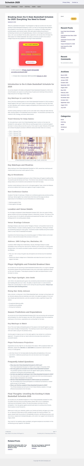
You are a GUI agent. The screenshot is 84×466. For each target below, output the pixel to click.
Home (7, 6)
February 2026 (64, 77)
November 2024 (65, 97)
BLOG (39, 6)
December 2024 (65, 95)
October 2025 (64, 82)
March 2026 (64, 75)
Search (62, 16)
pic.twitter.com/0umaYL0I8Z (19, 72)
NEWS (33, 6)
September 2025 (65, 85)
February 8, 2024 (42, 76)
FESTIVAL (27, 6)
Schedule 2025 (12, 2)
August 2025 (64, 87)
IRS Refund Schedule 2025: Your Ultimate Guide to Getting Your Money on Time (17, 446)
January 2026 (64, 80)
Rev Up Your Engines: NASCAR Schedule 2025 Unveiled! (41, 445)
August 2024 (64, 105)
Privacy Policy (66, 2)
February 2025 (64, 92)
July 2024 (63, 107)
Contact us (75, 2)
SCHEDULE (14, 6)
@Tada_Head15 (26, 70)
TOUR (21, 6)
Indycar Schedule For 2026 (68, 43)
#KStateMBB (35, 70)
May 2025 (63, 90)
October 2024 (64, 100)
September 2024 (65, 102)
